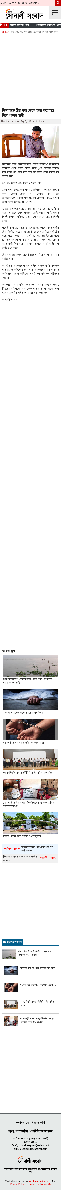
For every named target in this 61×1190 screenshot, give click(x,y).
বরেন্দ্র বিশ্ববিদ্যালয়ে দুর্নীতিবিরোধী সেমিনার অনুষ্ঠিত (27, 772)
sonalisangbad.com (38, 1181)
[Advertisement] (30, 72)
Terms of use (32, 1184)
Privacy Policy (17, 1184)
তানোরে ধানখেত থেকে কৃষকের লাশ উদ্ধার (23, 712)
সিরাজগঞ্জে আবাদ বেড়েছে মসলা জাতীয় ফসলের (29, 858)
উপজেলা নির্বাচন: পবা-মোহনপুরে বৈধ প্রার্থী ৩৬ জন (28, 849)
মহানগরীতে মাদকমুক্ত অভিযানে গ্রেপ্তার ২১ (23, 742)
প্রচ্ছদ (6, 32)
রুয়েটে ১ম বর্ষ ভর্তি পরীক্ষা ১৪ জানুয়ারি (22, 836)
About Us (46, 1184)
